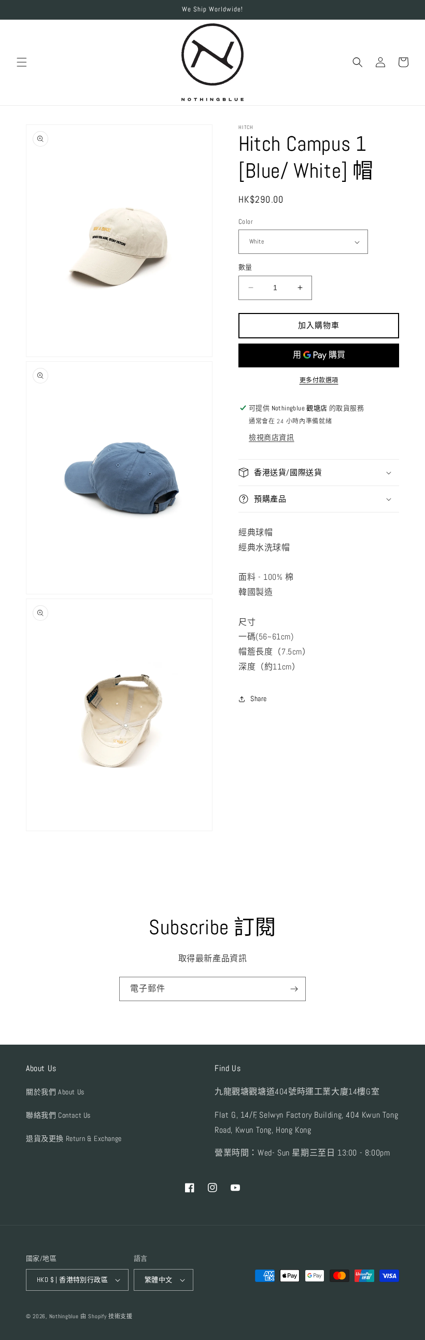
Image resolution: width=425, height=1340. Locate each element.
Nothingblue (64, 1316)
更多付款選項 (319, 380)
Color (245, 221)
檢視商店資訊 (271, 437)
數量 (245, 267)
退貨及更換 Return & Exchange (74, 1138)
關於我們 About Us (55, 1091)
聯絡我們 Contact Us (58, 1115)
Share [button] (258, 698)
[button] (21, 62)
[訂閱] (293, 989)
